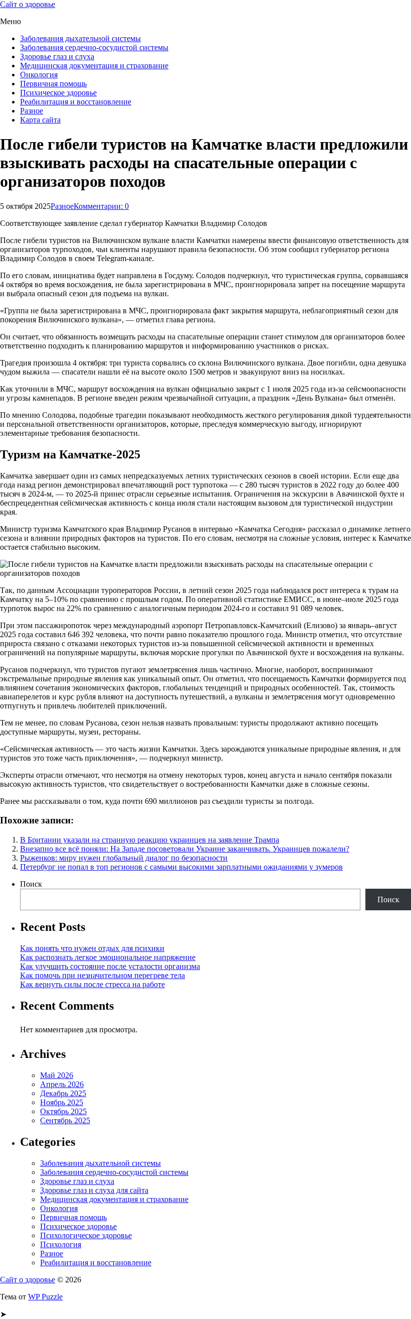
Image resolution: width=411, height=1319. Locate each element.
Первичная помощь (53, 83)
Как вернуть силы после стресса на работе (92, 984)
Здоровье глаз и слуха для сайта (94, 1190)
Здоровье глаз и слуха (57, 56)
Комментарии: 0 (101, 206)
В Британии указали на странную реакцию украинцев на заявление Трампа (149, 839)
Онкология (39, 74)
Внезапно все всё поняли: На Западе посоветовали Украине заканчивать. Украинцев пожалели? (184, 849)
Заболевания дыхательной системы (80, 38)
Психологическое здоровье (86, 1235)
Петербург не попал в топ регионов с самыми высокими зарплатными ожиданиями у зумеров (181, 867)
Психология (60, 1244)
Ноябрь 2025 (61, 1102)
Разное (31, 110)
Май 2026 (56, 1075)
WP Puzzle (45, 1296)
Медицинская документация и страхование (94, 65)
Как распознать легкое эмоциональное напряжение (107, 957)
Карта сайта (40, 119)
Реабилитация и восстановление (75, 101)
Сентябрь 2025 (65, 1120)
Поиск (31, 884)
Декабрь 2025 (63, 1093)
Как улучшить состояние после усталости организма (110, 966)
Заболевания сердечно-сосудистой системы (94, 47)
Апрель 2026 (62, 1084)
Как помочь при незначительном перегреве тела (102, 975)
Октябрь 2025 (63, 1111)
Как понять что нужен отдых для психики (92, 948)
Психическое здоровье (58, 92)
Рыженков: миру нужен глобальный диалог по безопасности (124, 858)
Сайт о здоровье (27, 4)
